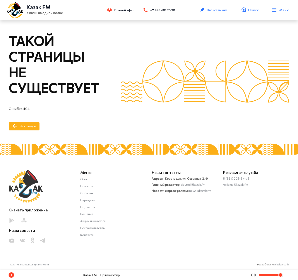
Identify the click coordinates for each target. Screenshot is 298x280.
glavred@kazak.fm (193, 184)
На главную (28, 126)
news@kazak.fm (200, 190)
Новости (86, 186)
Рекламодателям (92, 228)
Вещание (86, 214)
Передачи (87, 200)
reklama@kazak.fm (235, 184)
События (86, 193)
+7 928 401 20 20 (162, 10)
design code (282, 264)
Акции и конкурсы (93, 221)
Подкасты (87, 207)
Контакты (87, 235)
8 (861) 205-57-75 (236, 178)
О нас (84, 179)
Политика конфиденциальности (29, 264)
